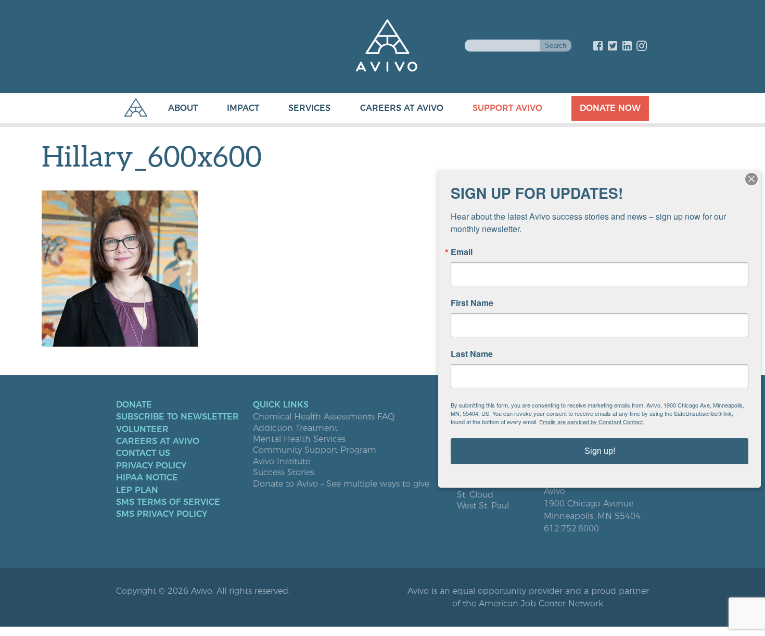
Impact (243, 108)
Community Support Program (314, 450)
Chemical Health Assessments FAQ (323, 417)
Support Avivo (507, 108)
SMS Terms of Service (168, 502)
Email (462, 252)
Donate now (610, 108)
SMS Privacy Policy (161, 514)
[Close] (751, 179)
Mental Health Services (299, 439)
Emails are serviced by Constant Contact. (591, 421)
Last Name (472, 354)
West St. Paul (483, 506)
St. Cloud (475, 495)
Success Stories (283, 472)
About (183, 108)
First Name (472, 303)
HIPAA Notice (147, 477)
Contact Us (143, 453)
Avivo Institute (281, 461)
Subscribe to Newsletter (177, 417)
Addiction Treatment (295, 428)
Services (309, 108)
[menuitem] (172, 108)
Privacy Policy (151, 465)
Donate (134, 405)
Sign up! (599, 451)
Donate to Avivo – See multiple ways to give (341, 484)
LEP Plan (137, 490)
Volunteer (142, 429)
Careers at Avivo (401, 108)
